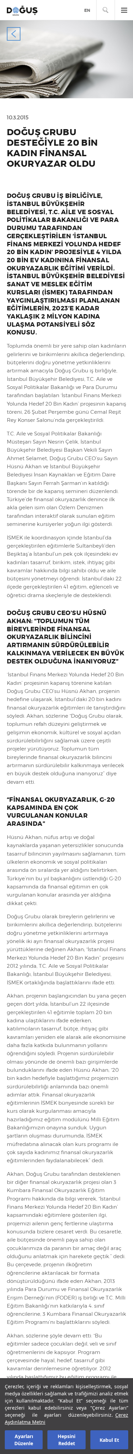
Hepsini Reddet (66, 1440)
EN (87, 10)
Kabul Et (109, 1440)
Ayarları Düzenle (23, 1440)
